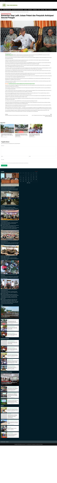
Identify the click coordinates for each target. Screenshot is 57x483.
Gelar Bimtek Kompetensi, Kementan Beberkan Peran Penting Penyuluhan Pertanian (21, 83)
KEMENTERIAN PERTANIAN (7, 9)
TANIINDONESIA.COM (9, 54)
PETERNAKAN (35, 9)
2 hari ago (11, 323)
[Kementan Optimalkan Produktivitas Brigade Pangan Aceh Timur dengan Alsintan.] (4, 422)
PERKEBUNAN (30, 9)
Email (30, 156)
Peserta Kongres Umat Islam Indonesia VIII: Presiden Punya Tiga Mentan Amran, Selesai (13, 368)
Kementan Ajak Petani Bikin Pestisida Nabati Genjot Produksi (9, 274)
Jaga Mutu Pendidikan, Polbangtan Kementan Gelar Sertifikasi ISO (9, 205)
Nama (2, 156)
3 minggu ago (11, 363)
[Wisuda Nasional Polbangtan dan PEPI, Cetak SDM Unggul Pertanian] (4, 334)
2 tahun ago (5, 19)
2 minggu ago (11, 390)
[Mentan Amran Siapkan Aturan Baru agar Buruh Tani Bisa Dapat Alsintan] (4, 355)
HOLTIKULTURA (50, 9)
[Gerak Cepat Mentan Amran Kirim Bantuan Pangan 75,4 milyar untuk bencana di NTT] (35, 128)
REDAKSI (7, 441)
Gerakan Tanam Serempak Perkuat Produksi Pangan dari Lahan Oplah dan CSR (7, 135)
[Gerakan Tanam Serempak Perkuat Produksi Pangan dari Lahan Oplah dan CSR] (7, 128)
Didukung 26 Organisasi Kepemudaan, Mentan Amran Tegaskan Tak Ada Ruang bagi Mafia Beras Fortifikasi (13, 361)
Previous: (16, 115)
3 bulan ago (11, 418)
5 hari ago (11, 344)
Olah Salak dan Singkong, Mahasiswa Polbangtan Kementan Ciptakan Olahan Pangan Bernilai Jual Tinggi (13, 401)
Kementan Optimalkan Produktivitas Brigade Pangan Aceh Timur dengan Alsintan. (13, 423)
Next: (42, 115)
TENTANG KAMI (3, 441)
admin (2, 19)
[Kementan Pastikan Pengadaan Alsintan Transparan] (4, 428)
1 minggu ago (11, 350)
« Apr (27, 182)
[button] (56, 9)
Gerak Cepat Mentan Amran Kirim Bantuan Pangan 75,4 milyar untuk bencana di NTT (34, 135)
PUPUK (39, 9)
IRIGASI (46, 9)
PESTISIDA (42, 9)
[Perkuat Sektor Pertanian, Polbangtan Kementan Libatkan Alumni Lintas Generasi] (10, 379)
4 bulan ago (11, 424)
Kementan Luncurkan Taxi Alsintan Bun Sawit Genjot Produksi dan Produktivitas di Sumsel (13, 435)
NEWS (1, 9)
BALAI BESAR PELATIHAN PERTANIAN (17, 9)
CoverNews (37, 444)
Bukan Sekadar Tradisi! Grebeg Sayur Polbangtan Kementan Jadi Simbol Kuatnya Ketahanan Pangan (13, 389)
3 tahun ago (11, 436)
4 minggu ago (11, 369)
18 (33, 177)
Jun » (29, 182)
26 (36, 179)
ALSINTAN (25, 9)
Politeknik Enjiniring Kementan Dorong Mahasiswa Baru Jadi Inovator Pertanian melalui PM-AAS (21, 135)
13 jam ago (5, 317)
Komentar (2, 145)
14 (23, 177)
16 (28, 177)
